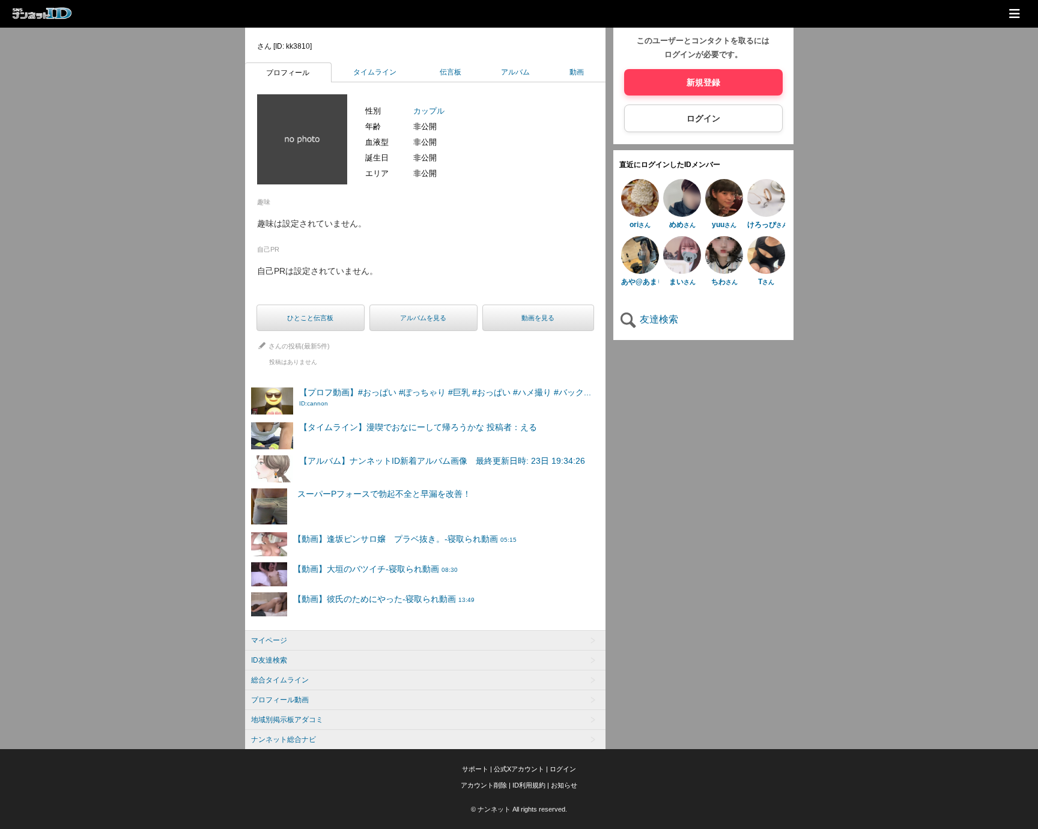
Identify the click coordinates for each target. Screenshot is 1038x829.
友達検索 (657, 319)
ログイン (703, 118)
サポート (475, 769)
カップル (429, 110)
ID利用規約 (528, 785)
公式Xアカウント (519, 769)
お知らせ (564, 785)
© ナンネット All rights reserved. (519, 809)
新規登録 (703, 82)
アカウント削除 (484, 785)
